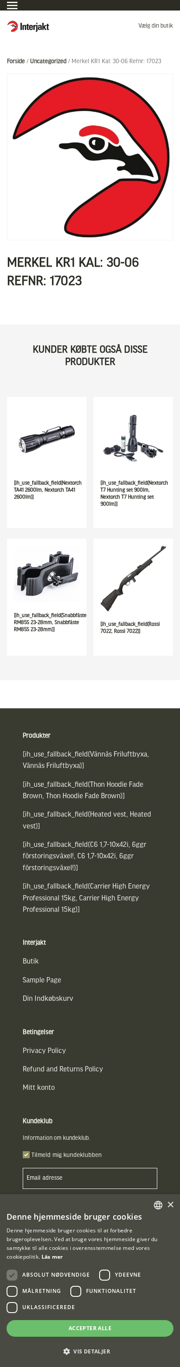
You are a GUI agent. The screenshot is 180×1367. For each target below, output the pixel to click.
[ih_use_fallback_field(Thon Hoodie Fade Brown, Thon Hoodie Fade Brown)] (83, 790)
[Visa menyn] (12, 5)
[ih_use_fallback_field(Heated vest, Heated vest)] (87, 820)
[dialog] (90, 1280)
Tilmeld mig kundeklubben (66, 1155)
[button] (90, 1351)
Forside (16, 61)
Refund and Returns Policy (63, 1069)
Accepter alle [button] (90, 1328)
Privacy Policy (44, 1051)
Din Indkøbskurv (48, 999)
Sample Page (42, 980)
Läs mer (52, 1256)
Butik (31, 961)
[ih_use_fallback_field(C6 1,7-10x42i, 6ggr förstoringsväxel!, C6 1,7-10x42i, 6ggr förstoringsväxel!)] (84, 856)
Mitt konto (39, 1088)
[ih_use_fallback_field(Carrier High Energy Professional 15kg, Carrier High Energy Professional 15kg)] (86, 898)
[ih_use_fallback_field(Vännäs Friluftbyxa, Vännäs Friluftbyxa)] (86, 760)
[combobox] (158, 1205)
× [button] (170, 1205)
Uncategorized (48, 61)
